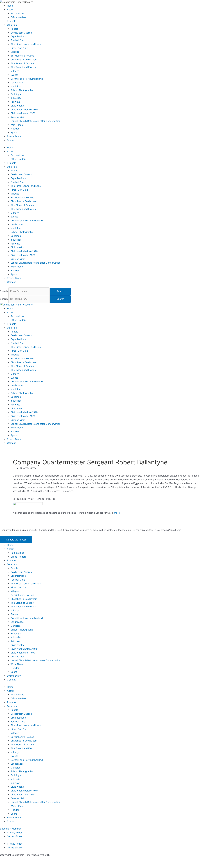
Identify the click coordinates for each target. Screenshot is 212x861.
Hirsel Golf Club (19, 48)
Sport (14, 132)
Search (4, 291)
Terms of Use (14, 836)
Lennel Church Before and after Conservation (36, 121)
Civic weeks (17, 105)
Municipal (16, 86)
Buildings (16, 94)
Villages (15, 51)
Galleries (12, 24)
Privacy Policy (14, 832)
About (10, 9)
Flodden (15, 128)
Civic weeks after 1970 (23, 113)
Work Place (17, 124)
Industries (16, 97)
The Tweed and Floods (23, 67)
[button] (16, 539)
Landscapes (17, 82)
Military (15, 71)
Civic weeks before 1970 (24, 109)
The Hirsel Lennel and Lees (26, 44)
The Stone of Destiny (22, 63)
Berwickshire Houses (22, 55)
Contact (11, 140)
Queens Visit (18, 117)
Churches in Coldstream (24, 59)
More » (118, 512)
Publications (17, 13)
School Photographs (22, 90)
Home (10, 5)
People (14, 28)
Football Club (18, 40)
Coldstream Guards (21, 32)
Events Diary (14, 136)
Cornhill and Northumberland (27, 78)
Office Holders (18, 17)
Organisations (18, 36)
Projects (11, 21)
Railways (15, 101)
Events (14, 74)
